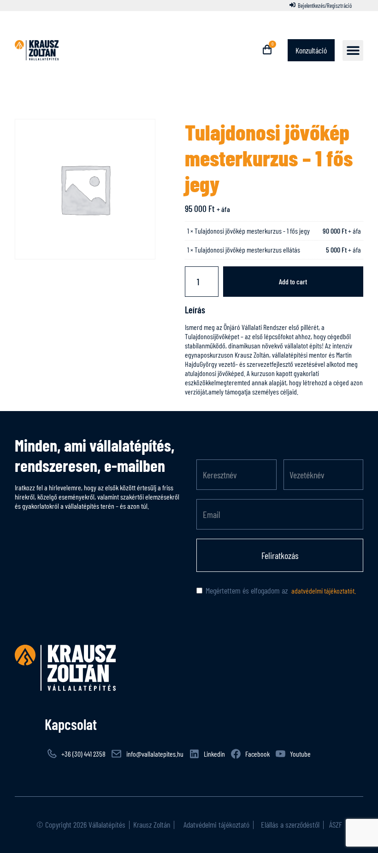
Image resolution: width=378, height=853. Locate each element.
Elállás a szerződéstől (290, 824)
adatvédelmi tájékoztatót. (323, 590)
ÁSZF (334, 824)
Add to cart (293, 281)
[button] (353, 50)
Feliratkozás (279, 555)
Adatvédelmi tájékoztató (215, 824)
